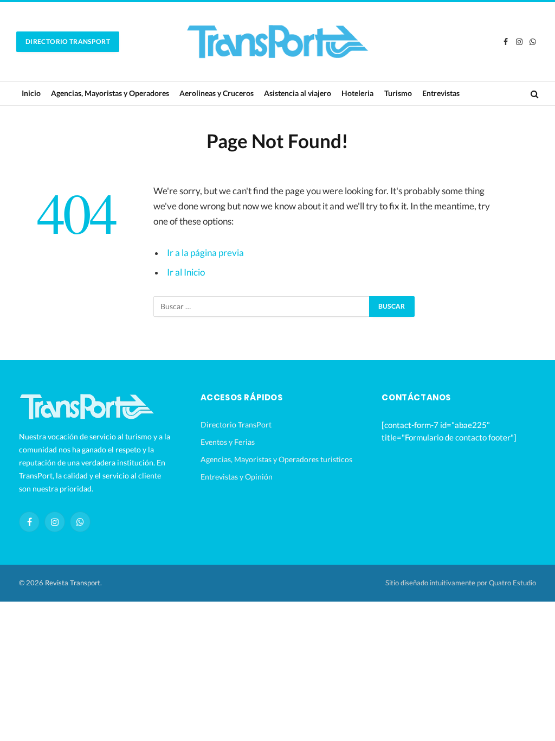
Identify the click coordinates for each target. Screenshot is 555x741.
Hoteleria (357, 93)
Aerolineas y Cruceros (216, 93)
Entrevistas (441, 93)
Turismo (398, 93)
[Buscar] (533, 93)
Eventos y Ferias (228, 441)
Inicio (31, 93)
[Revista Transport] (277, 41)
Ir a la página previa (205, 252)
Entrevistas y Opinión (237, 476)
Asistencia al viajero (297, 93)
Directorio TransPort (67, 41)
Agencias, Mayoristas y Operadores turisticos (276, 459)
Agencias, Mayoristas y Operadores (110, 93)
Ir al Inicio (186, 272)
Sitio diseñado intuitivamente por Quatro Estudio (460, 582)
